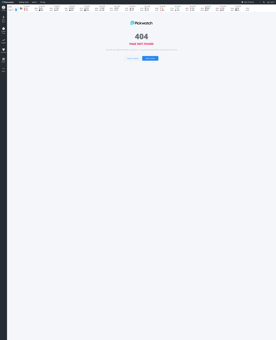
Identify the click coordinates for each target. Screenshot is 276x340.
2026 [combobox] (10, 7)
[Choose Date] (16, 10)
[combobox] (249, 2)
